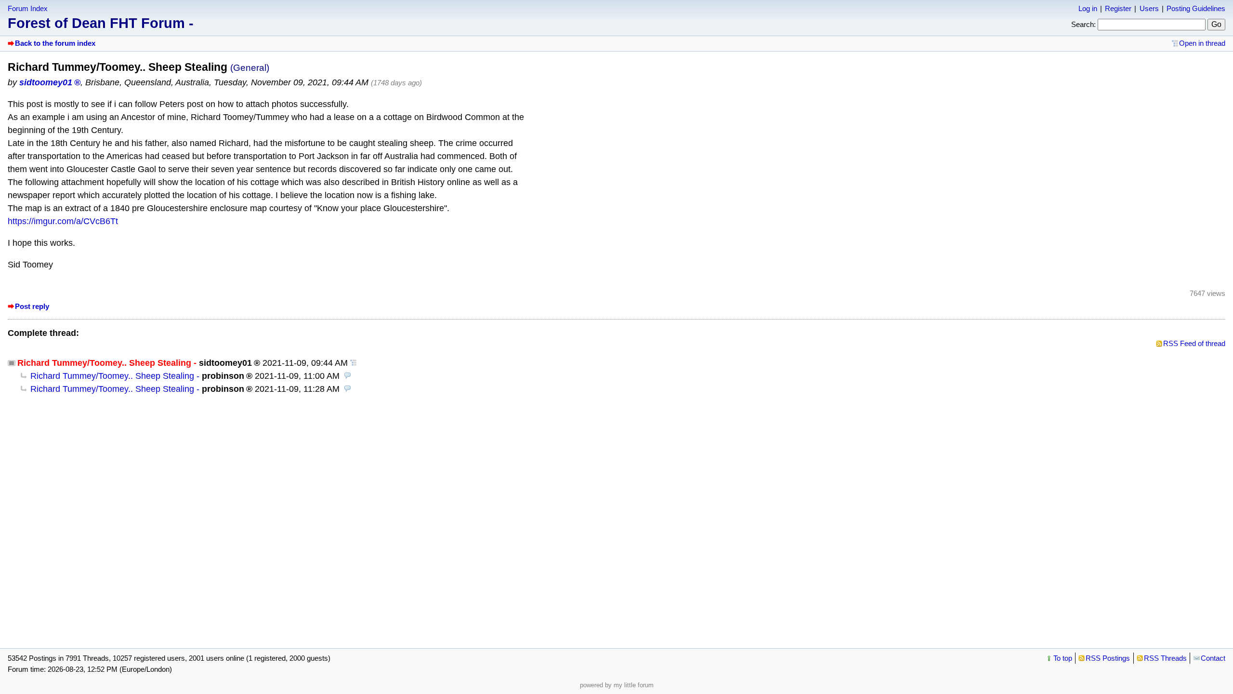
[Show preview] (347, 376)
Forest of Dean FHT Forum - (101, 23)
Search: (1083, 24)
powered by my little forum (617, 685)
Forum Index (28, 8)
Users (1149, 8)
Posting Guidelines (1196, 8)
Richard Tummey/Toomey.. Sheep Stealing (112, 376)
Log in (1087, 8)
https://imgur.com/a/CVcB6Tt (63, 221)
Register (1118, 8)
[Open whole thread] (353, 363)
